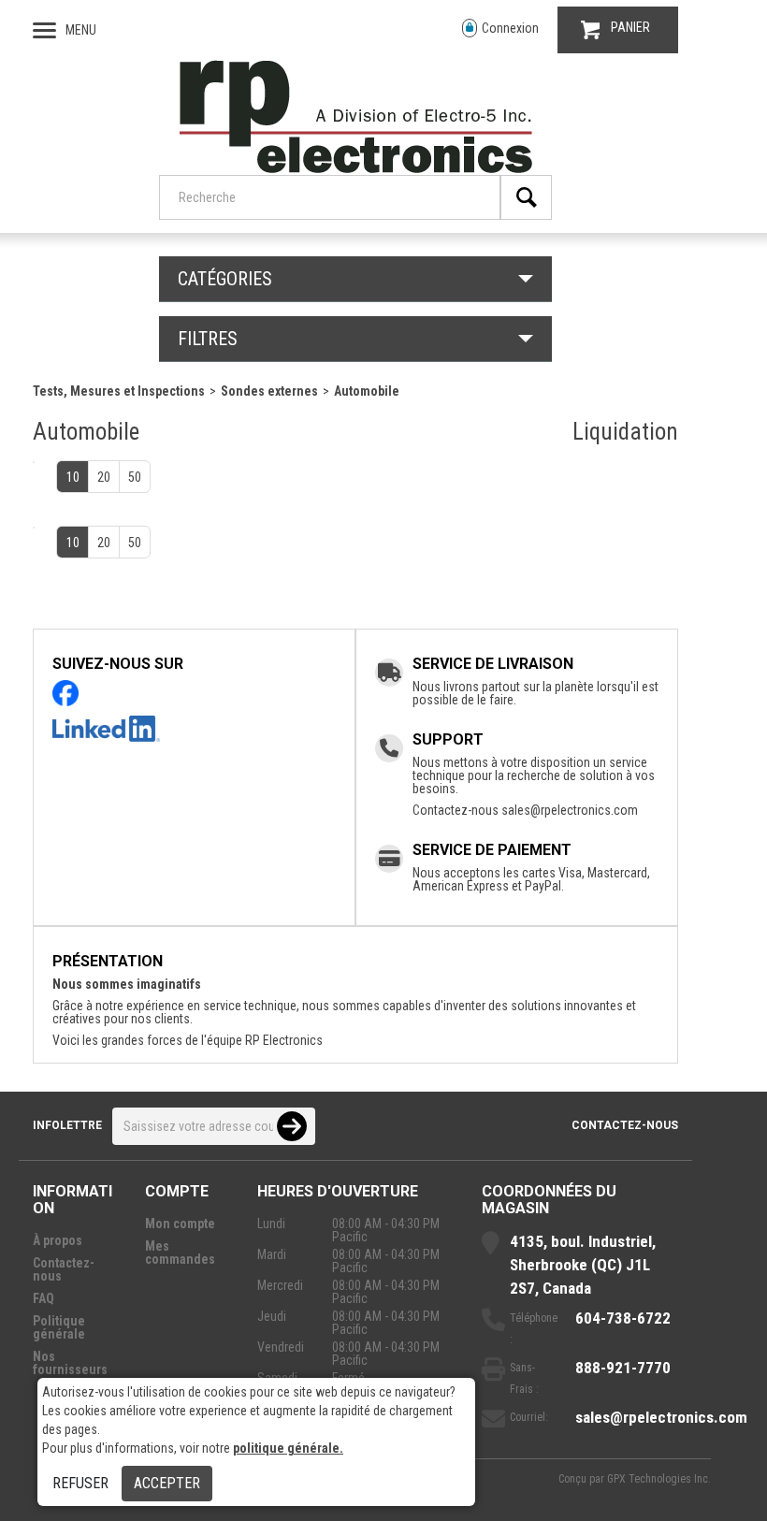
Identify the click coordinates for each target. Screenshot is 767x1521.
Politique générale (59, 1327)
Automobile (366, 391)
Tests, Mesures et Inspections (119, 391)
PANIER (630, 27)
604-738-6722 (623, 1318)
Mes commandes (180, 1253)
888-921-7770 (623, 1367)
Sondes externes (269, 391)
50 (134, 477)
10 (73, 477)
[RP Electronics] (356, 168)
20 (103, 477)
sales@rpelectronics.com (569, 810)
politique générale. (288, 1448)
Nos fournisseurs (70, 1363)
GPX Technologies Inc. (659, 1478)
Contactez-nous (625, 1125)
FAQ (43, 1298)
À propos (57, 1240)
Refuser (80, 1483)
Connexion (510, 28)
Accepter (167, 1483)
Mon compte (180, 1223)
